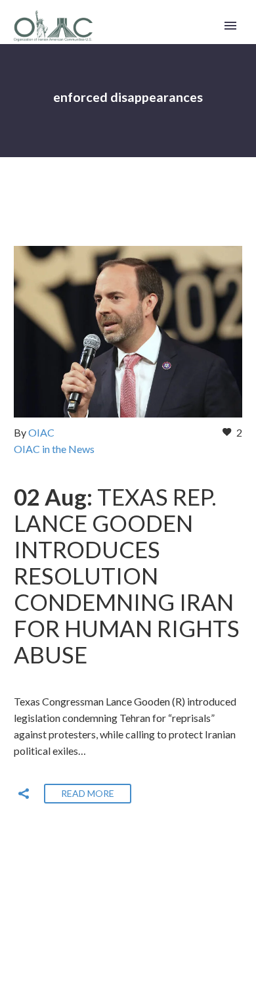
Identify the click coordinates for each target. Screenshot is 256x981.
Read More (87, 793)
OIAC (41, 432)
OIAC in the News (54, 449)
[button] (23, 793)
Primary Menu (230, 26)
